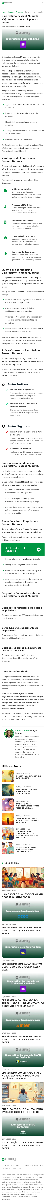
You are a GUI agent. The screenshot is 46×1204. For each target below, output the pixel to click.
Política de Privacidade (13, 1169)
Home (4, 12)
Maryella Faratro (24, 26)
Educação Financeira (15, 12)
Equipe (17, 1165)
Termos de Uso (37, 1165)
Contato (26, 1165)
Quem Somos (7, 1165)
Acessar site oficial (16, 549)
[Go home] (8, 2)
